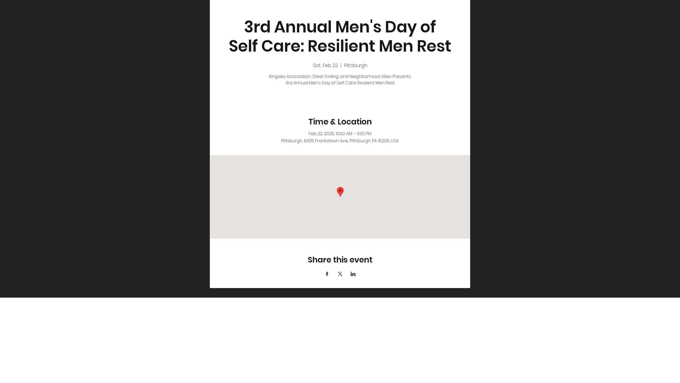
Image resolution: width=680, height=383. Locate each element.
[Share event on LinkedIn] (353, 274)
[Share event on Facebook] (327, 274)
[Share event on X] (340, 274)
